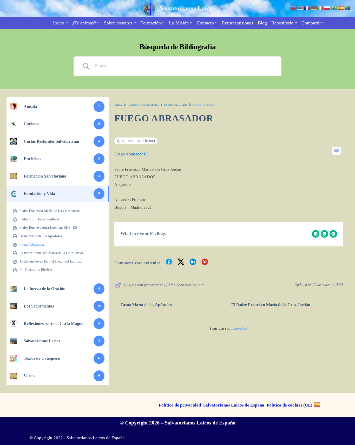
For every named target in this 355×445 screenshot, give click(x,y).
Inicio (118, 104)
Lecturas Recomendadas (143, 104)
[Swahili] (347, 7)
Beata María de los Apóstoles (146, 305)
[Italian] (320, 7)
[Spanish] (317, 404)
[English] (300, 7)
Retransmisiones (237, 22)
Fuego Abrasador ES (131, 154)
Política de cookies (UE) (289, 405)
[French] (307, 7)
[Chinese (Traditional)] (293, 7)
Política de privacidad (180, 405)
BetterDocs (239, 328)
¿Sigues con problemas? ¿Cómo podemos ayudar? (165, 285)
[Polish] (327, 7)
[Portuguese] (334, 7)
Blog (262, 22)
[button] (66, 23)
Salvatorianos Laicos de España (233, 405)
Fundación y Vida (175, 104)
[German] (314, 7)
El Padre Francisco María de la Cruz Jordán (270, 305)
